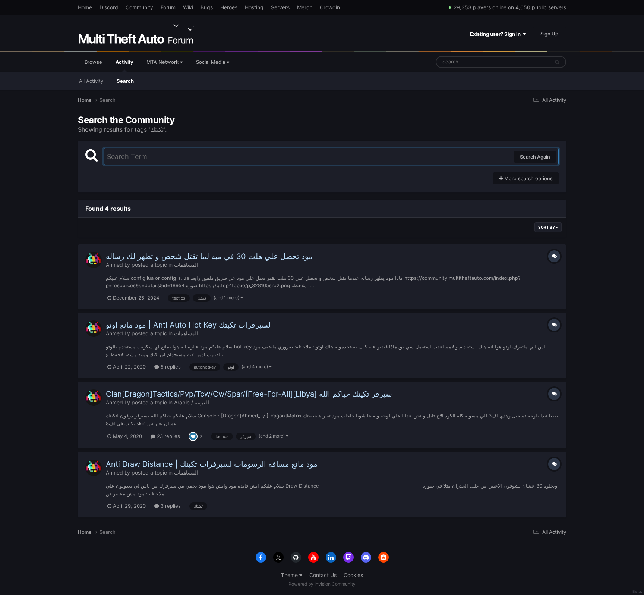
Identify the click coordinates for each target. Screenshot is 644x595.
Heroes (228, 7)
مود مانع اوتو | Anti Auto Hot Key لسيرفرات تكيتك (188, 324)
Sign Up (549, 34)
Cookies (353, 575)
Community (139, 7)
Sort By (547, 227)
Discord (109, 7)
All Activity (91, 81)
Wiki (188, 7)
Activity (124, 62)
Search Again (535, 157)
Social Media (211, 62)
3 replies (170, 506)
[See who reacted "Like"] (193, 436)
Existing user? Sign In (496, 34)
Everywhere (526, 62)
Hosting (254, 7)
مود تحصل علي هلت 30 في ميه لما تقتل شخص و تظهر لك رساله (209, 256)
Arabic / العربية (191, 402)
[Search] (557, 62)
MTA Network (163, 62)
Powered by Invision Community (322, 584)
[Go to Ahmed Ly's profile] (93, 260)
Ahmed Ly (118, 265)
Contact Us (323, 575)
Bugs (207, 7)
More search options (528, 178)
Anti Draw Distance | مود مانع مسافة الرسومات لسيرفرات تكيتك (212, 464)
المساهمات (186, 265)
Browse (93, 62)
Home (85, 7)
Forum (168, 7)
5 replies (170, 367)
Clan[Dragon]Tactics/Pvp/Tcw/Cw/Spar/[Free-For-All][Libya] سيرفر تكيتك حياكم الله (249, 393)
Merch (304, 7)
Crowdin (330, 7)
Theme (290, 575)
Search (125, 81)
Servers (280, 7)
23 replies (167, 436)
